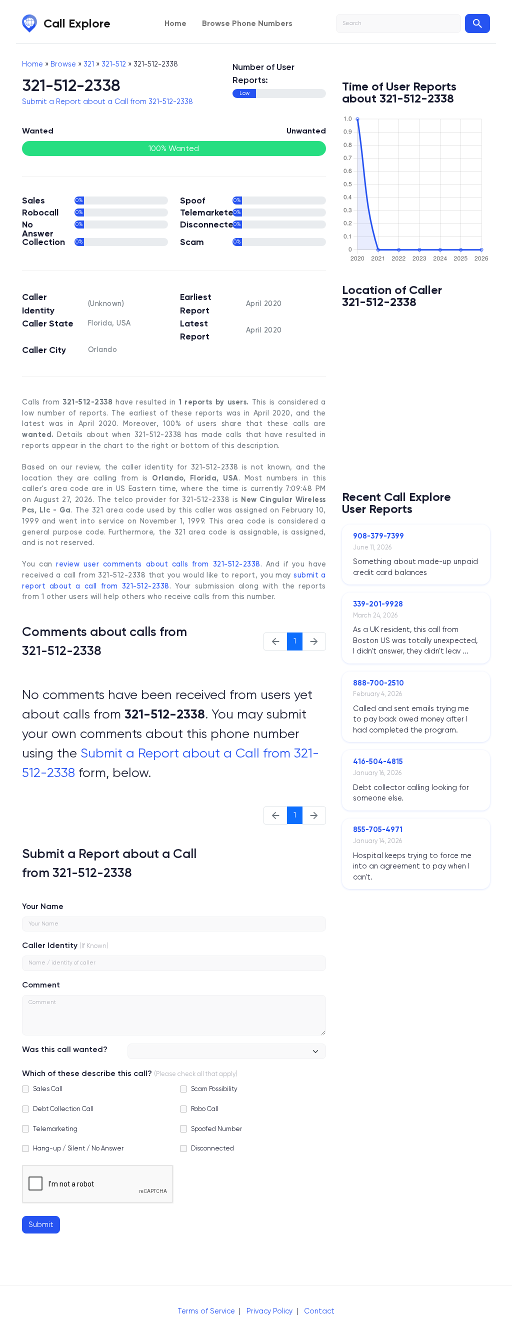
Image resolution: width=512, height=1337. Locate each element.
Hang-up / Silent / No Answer (78, 1148)
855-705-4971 (377, 829)
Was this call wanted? (65, 1049)
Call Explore (77, 23)
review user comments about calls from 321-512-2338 (158, 564)
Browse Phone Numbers (247, 23)
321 (89, 64)
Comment (41, 985)
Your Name (43, 906)
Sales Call (47, 1088)
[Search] (477, 23)
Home (175, 23)
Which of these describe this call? (87, 1073)
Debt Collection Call (63, 1108)
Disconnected (212, 1148)
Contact (319, 1311)
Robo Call (204, 1108)
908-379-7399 (378, 536)
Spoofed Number (216, 1128)
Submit (41, 1224)
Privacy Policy (269, 1311)
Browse (63, 64)
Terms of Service (206, 1311)
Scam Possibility (214, 1088)
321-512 (114, 64)
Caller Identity (50, 945)
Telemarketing (55, 1128)
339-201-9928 (378, 604)
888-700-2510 (378, 683)
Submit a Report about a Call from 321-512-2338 (107, 102)
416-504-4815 (378, 761)
